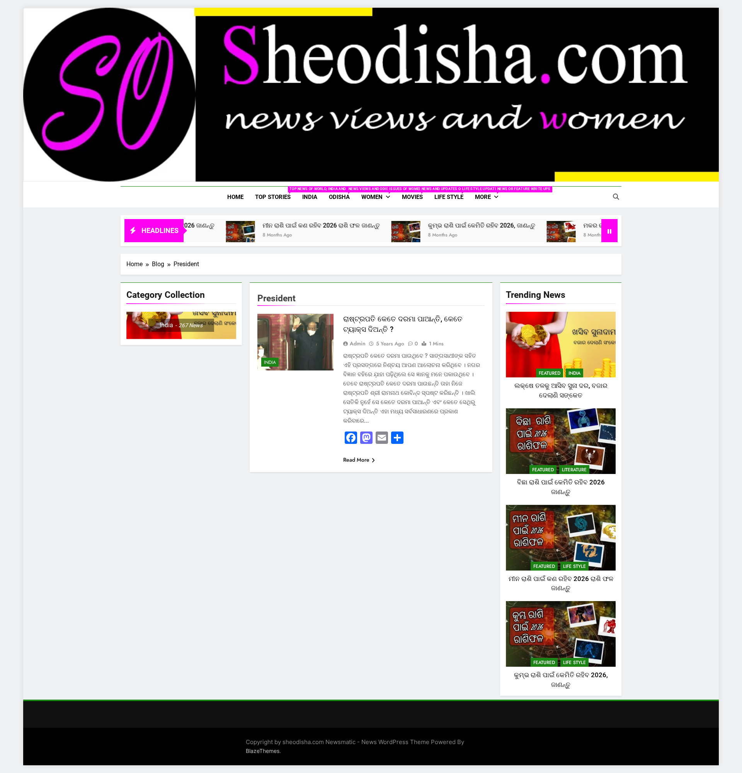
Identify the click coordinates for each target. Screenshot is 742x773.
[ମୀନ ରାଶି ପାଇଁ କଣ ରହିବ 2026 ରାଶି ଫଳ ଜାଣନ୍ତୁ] (211, 235)
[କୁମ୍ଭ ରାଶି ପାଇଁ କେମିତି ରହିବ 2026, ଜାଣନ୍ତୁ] (376, 235)
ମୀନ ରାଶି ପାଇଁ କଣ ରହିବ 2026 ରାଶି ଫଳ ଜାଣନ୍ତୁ (292, 225)
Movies (415, 193)
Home (235, 197)
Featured (549, 373)
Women (378, 193)
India (309, 197)
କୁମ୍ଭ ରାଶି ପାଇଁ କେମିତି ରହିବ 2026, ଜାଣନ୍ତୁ (452, 225)
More (489, 193)
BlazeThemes (262, 751)
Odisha (342, 193)
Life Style (451, 193)
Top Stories (275, 193)
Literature (574, 469)
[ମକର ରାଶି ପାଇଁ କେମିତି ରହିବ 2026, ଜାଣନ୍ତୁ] (532, 235)
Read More (356, 460)
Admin (358, 343)
